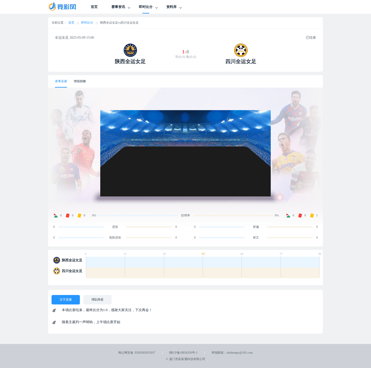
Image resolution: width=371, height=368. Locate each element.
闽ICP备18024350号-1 (183, 352)
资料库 (171, 7)
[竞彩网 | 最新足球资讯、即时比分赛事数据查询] (66, 7)
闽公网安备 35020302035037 (136, 352)
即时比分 (146, 7)
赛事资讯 (118, 7)
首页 (94, 7)
